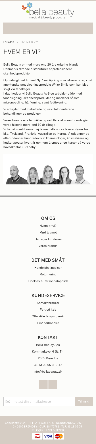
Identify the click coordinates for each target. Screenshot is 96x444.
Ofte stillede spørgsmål (48, 316)
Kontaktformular (48, 303)
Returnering (48, 274)
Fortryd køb (48, 309)
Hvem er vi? (48, 225)
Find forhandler (48, 323)
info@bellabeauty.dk (48, 371)
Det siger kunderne (48, 239)
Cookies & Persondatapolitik (48, 281)
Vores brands (48, 246)
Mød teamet (48, 232)
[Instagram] (52, 383)
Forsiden (9, 42)
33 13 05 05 (42, 365)
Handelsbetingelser (48, 267)
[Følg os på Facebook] (43, 383)
